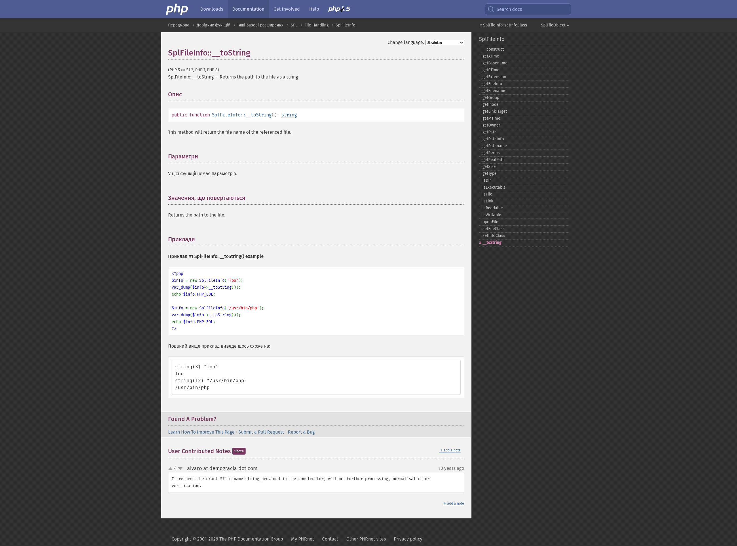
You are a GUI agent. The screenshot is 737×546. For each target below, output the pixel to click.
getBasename (495, 63)
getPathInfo (493, 139)
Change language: (406, 42)
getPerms (491, 152)
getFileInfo (492, 83)
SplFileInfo (345, 25)
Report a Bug (301, 432)
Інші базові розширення (261, 25)
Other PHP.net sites (366, 539)
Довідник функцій (213, 25)
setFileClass (494, 228)
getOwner (491, 125)
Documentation (248, 9)
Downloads (211, 9)
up (171, 469)
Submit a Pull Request (261, 432)
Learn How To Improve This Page (201, 432)
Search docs (509, 9)
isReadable (493, 208)
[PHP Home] (177, 9)
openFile (490, 221)
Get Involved (286, 9)
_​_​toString (492, 242)
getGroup (491, 97)
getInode (491, 104)
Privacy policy (408, 539)
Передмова (178, 25)
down (180, 468)
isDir (487, 180)
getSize (489, 166)
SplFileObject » (555, 25)
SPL (294, 25)
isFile (487, 194)
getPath (490, 132)
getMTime (491, 118)
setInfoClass (494, 235)
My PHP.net (302, 539)
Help (314, 9)
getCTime (491, 70)
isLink (488, 201)
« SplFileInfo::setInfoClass (503, 25)
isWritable (492, 214)
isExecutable (494, 187)
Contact (330, 539)
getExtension (494, 76)
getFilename (494, 90)
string (289, 115)
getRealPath (494, 159)
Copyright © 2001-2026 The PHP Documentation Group (227, 539)
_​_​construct (493, 49)
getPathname (495, 145)
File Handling (316, 25)
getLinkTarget (495, 111)
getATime (491, 56)
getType (490, 173)
